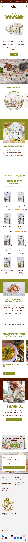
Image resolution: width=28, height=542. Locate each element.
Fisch (23, 186)
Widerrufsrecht (5, 486)
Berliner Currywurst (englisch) (7, 270)
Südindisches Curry (21, 205)
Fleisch (18, 186)
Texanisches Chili (7, 248)
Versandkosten (5, 479)
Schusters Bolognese (20, 248)
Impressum (4, 493)
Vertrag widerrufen (5, 488)
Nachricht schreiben (19, 484)
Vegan (13, 186)
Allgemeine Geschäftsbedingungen (6, 482)
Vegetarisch (6, 186)
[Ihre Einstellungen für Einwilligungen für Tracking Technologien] (26, 540)
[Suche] (4, 6)
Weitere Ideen (9, 373)
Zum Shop (14, 445)
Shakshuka (7, 205)
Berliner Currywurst (21, 226)
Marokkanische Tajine (7, 226)
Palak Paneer (20, 270)
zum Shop (14, 54)
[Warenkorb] (25, 6)
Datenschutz (4, 490)
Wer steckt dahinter (14, 419)
